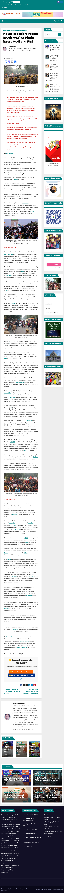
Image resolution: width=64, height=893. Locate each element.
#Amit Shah (22, 48)
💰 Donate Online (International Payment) (21, 675)
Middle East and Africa (52, 312)
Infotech (37, 775)
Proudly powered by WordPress (8, 888)
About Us (7, 4)
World (25, 30)
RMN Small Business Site (29, 833)
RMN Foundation (27, 846)
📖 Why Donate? (21, 679)
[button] (55, 21)
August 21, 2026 (40, 799)
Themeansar (4, 890)
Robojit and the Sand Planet (30, 842)
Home (2, 4)
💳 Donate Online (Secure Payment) (21, 671)
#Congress (33, 48)
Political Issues (13, 30)
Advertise (20, 4)
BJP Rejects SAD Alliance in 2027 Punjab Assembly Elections (16, 780)
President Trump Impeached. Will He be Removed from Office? (30, 691)
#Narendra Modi (17, 50)
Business (43, 773)
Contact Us (26, 4)
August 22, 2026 (9, 799)
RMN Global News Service (30, 814)
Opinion (19, 742)
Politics (20, 30)
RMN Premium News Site (29, 829)
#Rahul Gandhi (26, 50)
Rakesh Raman (10, 153)
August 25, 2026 (9, 782)
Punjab (5, 742)
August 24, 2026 (40, 782)
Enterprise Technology (51, 773)
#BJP (27, 48)
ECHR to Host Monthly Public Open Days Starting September (47, 797)
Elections (13, 773)
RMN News (13, 46)
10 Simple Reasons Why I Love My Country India (15, 796)
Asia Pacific (5, 30)
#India (10, 50)
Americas (48, 300)
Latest (18, 773)
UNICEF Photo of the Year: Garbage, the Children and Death (12, 691)
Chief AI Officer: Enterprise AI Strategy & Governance (47, 779)
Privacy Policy (4, 7)
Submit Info (13, 4)
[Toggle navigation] (61, 21)
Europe (48, 308)
